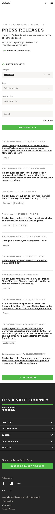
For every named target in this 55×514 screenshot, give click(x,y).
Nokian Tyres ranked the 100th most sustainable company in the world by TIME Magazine (27, 219)
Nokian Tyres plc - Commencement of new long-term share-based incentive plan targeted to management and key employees (27, 360)
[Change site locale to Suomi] (10, 490)
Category (5, 70)
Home (4, 25)
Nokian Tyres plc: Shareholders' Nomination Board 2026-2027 (24, 261)
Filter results (15, 64)
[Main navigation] (52, 3)
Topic (4, 83)
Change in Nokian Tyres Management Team (24, 241)
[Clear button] (44, 74)
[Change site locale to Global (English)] (3, 490)
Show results (27, 127)
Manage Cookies (8, 509)
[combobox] (27, 75)
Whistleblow (7, 505)
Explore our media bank (17, 50)
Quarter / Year (7, 96)
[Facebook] (3, 483)
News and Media (19, 25)
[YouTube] (19, 483)
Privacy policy (7, 501)
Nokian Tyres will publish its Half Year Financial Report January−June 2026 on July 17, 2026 (26, 197)
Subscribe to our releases (28, 466)
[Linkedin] (11, 483)
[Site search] (46, 3)
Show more (30, 377)
